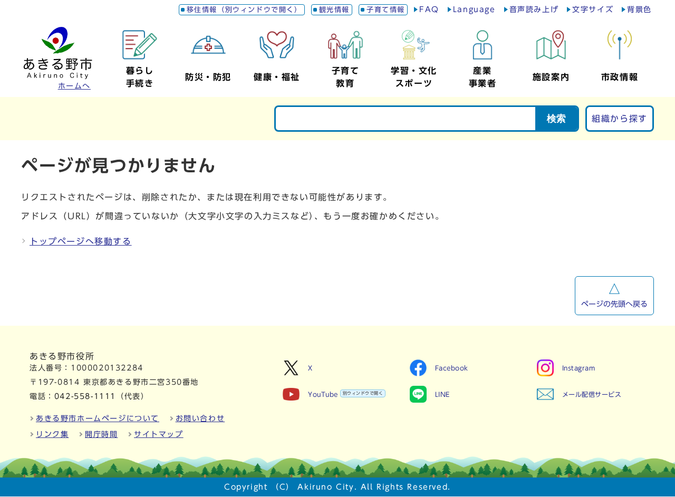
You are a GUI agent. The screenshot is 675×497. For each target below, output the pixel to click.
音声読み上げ (534, 9)
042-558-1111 (85, 396)
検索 (556, 118)
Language (474, 9)
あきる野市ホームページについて (97, 418)
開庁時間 (101, 434)
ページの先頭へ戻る (614, 304)
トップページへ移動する (81, 241)
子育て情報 (386, 9)
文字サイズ (592, 9)
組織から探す (620, 118)
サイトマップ (159, 434)
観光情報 (334, 9)
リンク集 (52, 434)
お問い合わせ (200, 418)
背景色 (639, 9)
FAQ (429, 9)
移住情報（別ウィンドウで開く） (244, 9)
